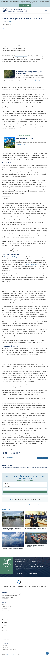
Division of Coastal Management (33, 264)
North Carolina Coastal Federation (9, 595)
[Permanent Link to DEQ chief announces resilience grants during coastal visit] (36, 519)
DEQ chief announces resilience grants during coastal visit (36, 529)
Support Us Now (31, 573)
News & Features (10, 457)
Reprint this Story (42, 458)
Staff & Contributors (6, 606)
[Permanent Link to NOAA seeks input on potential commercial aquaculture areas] (13, 539)
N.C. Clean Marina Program (11, 257)
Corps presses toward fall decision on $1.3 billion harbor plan (35, 546)
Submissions (4, 608)
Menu (46, 9)
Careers (3, 613)
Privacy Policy (5, 645)
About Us (4, 604)
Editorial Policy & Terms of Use (9, 649)
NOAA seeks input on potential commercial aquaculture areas (12, 549)
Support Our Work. (25, 5)
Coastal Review (4, 1)
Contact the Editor (6, 637)
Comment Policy (5, 647)
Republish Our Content (7, 610)
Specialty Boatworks (21, 56)
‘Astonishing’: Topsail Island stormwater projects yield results (11, 529)
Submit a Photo (5, 639)
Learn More (20, 573)
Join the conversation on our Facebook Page (26, 499)
